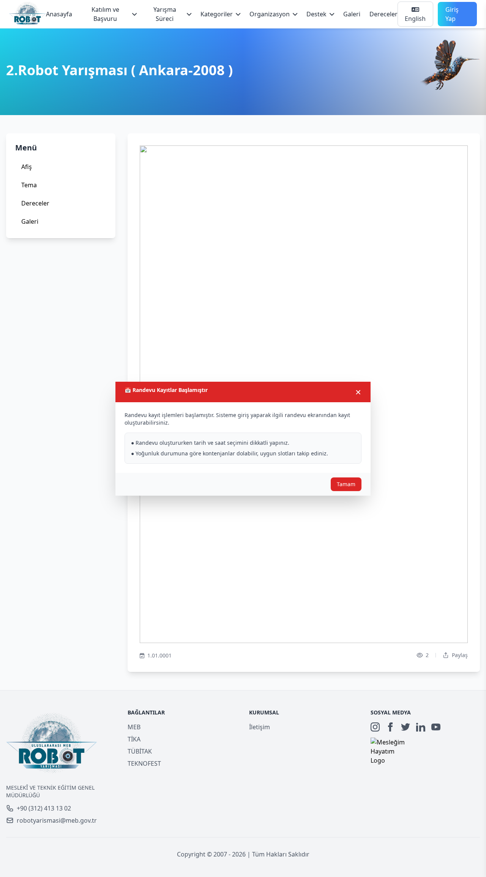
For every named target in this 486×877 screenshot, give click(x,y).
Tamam (346, 484)
